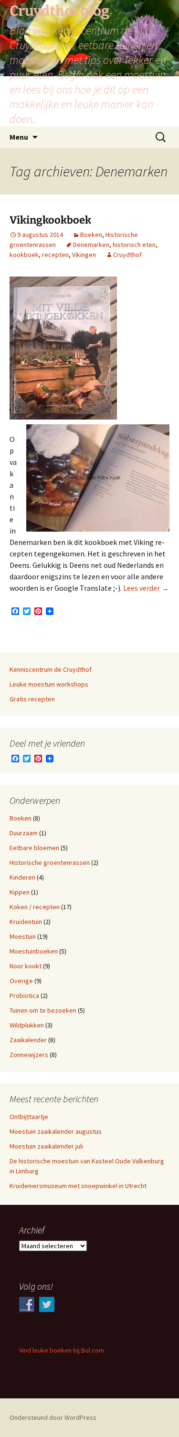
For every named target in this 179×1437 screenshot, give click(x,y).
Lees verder (146, 588)
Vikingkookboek (50, 220)
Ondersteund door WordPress (53, 1417)
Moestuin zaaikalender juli (46, 1146)
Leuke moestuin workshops (49, 684)
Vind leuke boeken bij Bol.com (61, 1350)
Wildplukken (27, 1025)
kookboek (24, 254)
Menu (19, 137)
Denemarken (91, 244)
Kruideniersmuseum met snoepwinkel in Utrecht (78, 1185)
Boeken (91, 234)
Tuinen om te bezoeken (43, 1010)
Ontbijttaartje (29, 1116)
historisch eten (134, 244)
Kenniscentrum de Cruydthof (51, 669)
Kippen (20, 892)
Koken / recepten (35, 907)
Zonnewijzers (29, 1054)
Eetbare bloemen (34, 847)
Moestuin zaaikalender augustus (56, 1131)
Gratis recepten (32, 699)
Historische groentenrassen (50, 862)
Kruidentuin (26, 921)
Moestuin (23, 936)
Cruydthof (127, 254)
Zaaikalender (28, 1040)
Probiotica (24, 995)
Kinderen (22, 877)
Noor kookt (26, 966)
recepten (55, 254)
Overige (21, 980)
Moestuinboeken (34, 951)
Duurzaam (24, 833)
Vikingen (84, 254)
